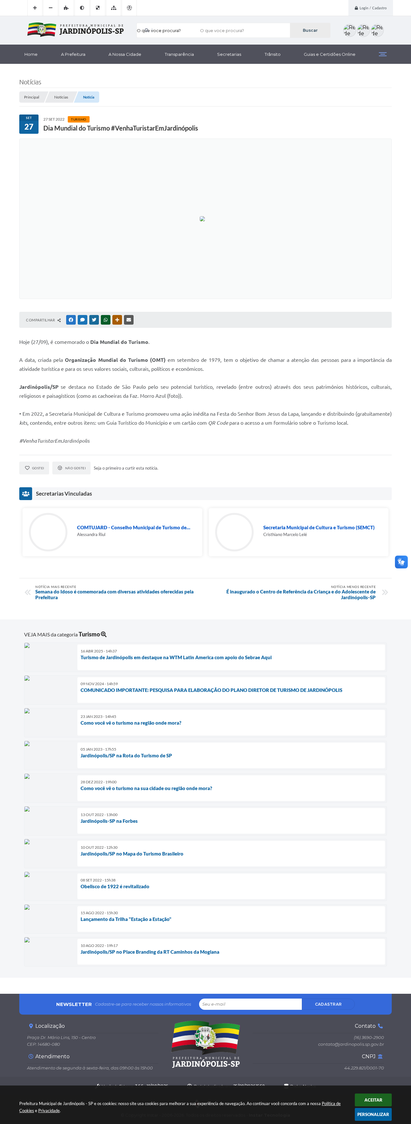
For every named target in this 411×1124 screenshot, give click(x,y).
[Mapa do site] (113, 8)
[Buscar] (310, 30)
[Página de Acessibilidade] (129, 8)
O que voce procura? (159, 30)
